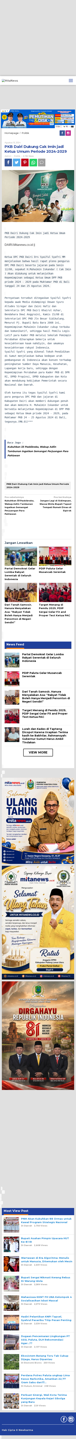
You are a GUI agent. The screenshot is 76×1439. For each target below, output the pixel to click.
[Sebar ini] (8, 162)
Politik (17, 156)
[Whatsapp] (33, 162)
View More (38, 752)
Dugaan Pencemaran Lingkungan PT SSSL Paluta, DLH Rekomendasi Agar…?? (45, 1340)
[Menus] (71, 80)
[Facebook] (62, 133)
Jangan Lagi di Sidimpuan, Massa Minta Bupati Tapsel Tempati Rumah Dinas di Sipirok (55, 504)
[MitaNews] (10, 80)
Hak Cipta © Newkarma (17, 1429)
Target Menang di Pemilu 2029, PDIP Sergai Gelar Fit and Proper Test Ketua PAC (45, 714)
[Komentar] (41, 162)
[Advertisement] (38, 38)
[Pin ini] (25, 162)
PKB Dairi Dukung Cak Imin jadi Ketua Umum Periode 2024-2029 (37, 486)
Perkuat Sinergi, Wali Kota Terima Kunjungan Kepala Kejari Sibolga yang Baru (44, 1398)
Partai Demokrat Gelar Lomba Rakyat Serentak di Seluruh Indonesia (43, 658)
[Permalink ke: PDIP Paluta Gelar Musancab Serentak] (55, 556)
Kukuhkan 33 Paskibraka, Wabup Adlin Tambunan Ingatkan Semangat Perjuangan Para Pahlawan (37, 451)
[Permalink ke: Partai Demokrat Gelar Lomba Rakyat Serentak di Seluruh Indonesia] (21, 556)
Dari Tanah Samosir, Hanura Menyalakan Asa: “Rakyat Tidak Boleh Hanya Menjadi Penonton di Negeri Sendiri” (46, 696)
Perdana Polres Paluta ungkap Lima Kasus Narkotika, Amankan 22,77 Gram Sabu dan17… (45, 1379)
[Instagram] (68, 133)
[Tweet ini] (16, 162)
